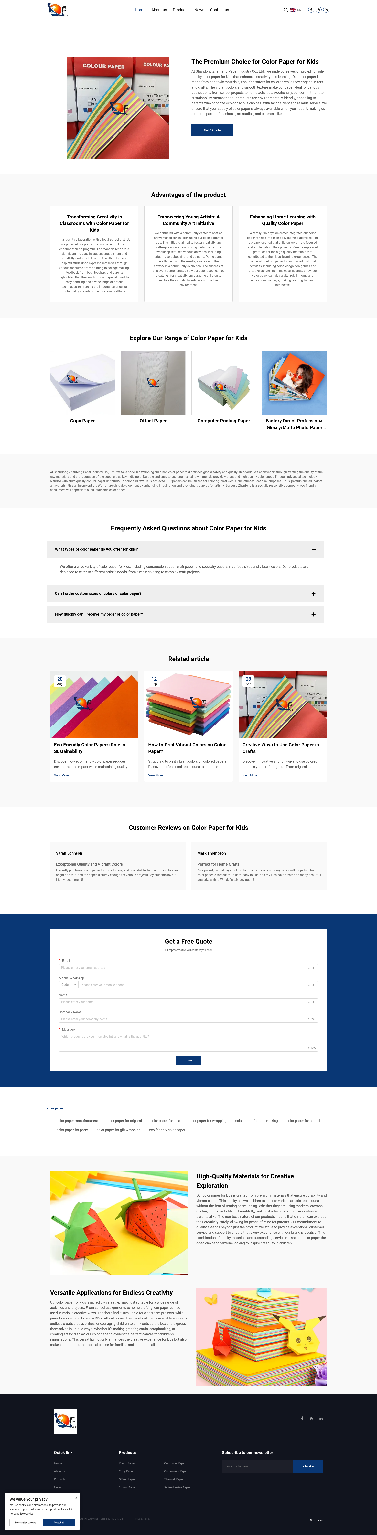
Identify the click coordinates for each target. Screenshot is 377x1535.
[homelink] (65, 1421)
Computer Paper (174, 1463)
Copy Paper (82, 421)
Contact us (219, 9)
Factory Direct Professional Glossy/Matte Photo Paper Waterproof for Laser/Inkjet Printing (294, 424)
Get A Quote (212, 130)
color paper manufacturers (77, 1121)
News (199, 9)
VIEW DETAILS (82, 383)
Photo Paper (127, 1463)
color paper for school (303, 1121)
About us (159, 9)
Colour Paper (127, 1487)
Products (180, 9)
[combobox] (69, 984)
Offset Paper (153, 421)
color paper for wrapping (208, 1121)
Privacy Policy (142, 1519)
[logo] (58, 9)
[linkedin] (320, 1419)
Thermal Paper (173, 1479)
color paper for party (72, 1130)
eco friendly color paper (167, 1130)
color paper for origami (124, 1121)
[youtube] (311, 1419)
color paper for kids (165, 1121)
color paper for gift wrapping (118, 1130)
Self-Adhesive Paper (177, 1487)
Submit (189, 1060)
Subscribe (308, 1466)
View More (61, 775)
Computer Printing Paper (224, 421)
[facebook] (302, 1419)
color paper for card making (256, 1121)
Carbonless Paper (175, 1471)
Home (140, 9)
